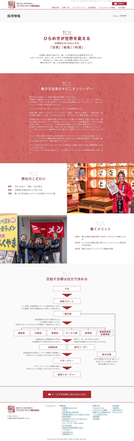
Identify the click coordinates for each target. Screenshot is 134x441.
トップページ (50, 406)
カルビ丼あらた (67, 432)
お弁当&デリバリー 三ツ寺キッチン (74, 419)
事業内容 (55, 7)
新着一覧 (66, 7)
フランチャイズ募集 (107, 7)
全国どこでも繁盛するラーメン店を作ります (101, 413)
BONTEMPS (66, 416)
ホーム (115, 16)
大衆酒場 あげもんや (69, 408)
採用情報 (92, 7)
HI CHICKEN (67, 425)
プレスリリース (79, 7)
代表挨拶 (116, 406)
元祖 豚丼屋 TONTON (70, 412)
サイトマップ (117, 412)
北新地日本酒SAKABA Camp (72, 427)
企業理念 (116, 408)
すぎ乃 (64, 410)
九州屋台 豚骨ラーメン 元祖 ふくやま (75, 414)
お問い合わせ (117, 410)
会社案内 (122, 7)
